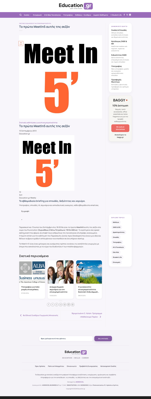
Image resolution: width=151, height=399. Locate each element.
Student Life (117, 257)
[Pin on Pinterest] (64, 304)
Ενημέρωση (37, 15)
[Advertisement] (120, 178)
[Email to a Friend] (60, 304)
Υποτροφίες (68, 15)
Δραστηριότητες (118, 232)
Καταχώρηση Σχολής (108, 366)
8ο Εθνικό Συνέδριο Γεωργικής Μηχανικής (40, 315)
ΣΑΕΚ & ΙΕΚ (116, 227)
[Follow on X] (127, 15)
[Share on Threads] (56, 304)
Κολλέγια (116, 222)
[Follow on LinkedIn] (130, 15)
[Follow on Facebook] (124, 15)
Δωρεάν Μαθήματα (100, 15)
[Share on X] (52, 304)
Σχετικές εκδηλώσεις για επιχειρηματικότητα (35, 23)
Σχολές (26, 15)
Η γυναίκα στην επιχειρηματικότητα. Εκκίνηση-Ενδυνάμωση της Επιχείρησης (88, 291)
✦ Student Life (116, 15)
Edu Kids (116, 252)
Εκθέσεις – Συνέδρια (83, 15)
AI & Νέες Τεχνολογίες (52, 15)
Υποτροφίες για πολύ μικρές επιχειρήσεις (30, 288)
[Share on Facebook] (49, 304)
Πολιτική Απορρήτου (56, 366)
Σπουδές (116, 237)
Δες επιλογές (103, 339)
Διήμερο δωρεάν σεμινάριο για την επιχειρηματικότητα (58, 289)
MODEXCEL (80, 382)
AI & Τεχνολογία (118, 247)
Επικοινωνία (71, 366)
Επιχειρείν (116, 262)
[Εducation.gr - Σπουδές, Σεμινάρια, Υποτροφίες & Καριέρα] (75, 6)
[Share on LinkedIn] (69, 304)
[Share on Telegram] (73, 304)
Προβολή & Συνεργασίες (88, 366)
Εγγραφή (25, 211)
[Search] (20, 15)
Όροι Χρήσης (40, 366)
